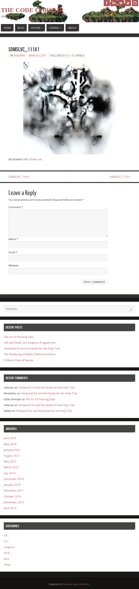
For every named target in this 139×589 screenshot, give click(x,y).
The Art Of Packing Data (18, 337)
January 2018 (12, 484)
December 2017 (14, 490)
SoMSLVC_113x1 (119, 176)
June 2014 (10, 508)
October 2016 (12, 496)
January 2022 (12, 450)
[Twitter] (128, 3)
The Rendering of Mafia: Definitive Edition (30, 354)
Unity (7, 564)
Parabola (68, 584)
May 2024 (10, 444)
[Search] (130, 309)
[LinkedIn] (114, 3)
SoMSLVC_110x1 (19, 176)
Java (6, 558)
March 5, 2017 (38, 55)
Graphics (9, 547)
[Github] (135, 3)
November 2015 (14, 502)
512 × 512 (70, 55)
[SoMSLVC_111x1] (70, 108)
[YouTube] (121, 3)
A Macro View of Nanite (18, 360)
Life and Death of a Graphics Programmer (30, 342)
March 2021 (11, 467)
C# (5, 535)
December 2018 (14, 479)
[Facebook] (107, 3)
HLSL (7, 553)
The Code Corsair (32, 10)
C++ (6, 541)
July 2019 (10, 473)
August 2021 (12, 455)
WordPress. (83, 584)
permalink (35, 159)
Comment (16, 207)
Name (13, 239)
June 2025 (10, 438)
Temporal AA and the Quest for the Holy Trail (32, 348)
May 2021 (10, 461)
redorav (19, 55)
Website (13, 265)
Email (13, 252)
